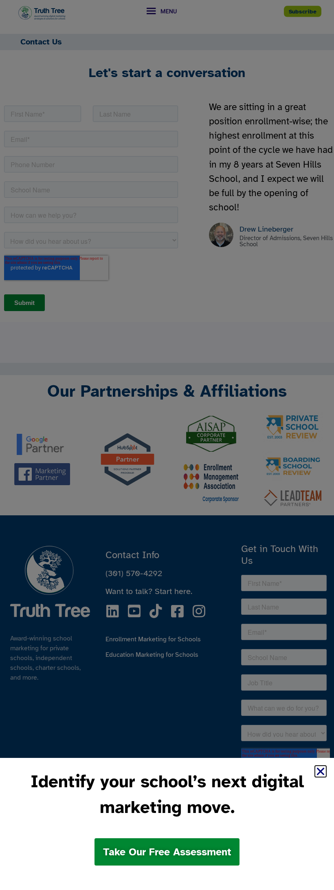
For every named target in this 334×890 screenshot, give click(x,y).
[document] (167, 445)
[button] (320, 771)
